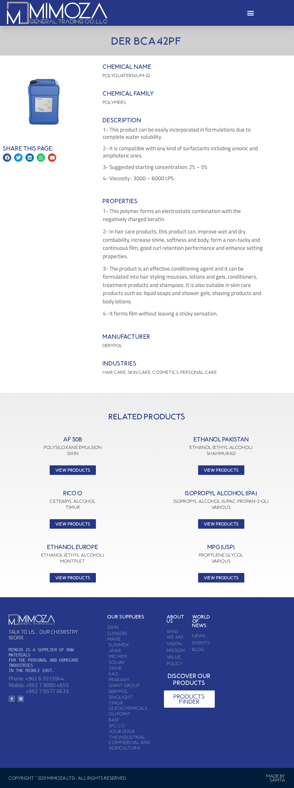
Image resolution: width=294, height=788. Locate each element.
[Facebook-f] (12, 699)
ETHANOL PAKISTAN (221, 439)
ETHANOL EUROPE (72, 547)
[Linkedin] (21, 699)
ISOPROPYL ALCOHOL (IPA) (221, 493)
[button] (250, 12)
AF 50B (72, 439)
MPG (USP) (221, 547)
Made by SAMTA (275, 778)
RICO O (72, 493)
